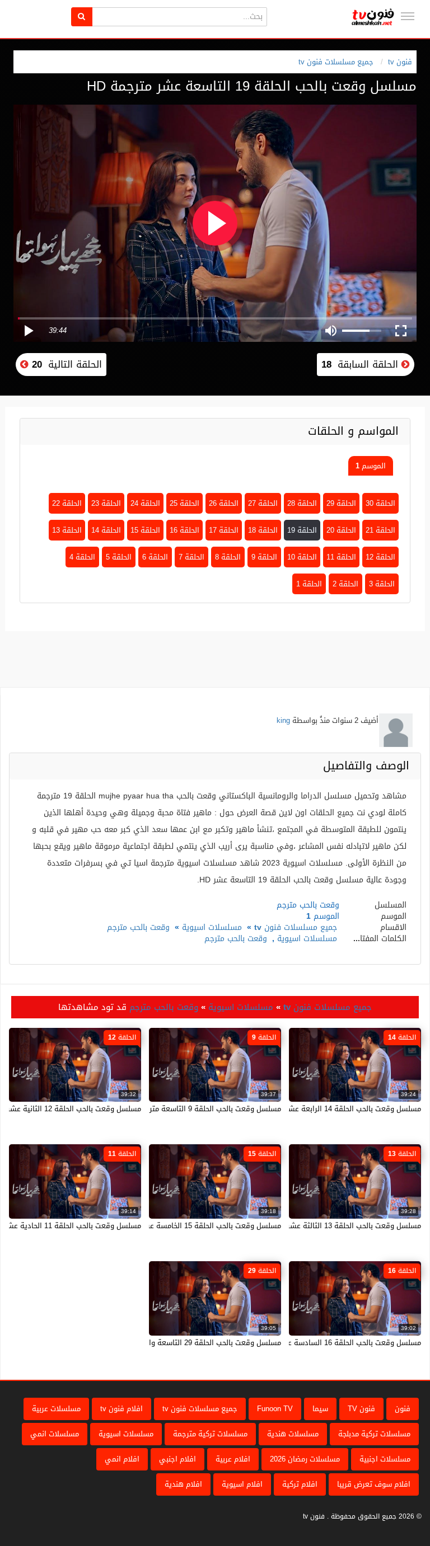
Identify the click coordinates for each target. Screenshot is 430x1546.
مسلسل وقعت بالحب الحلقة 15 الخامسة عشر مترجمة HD (192, 1226)
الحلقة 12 (380, 557)
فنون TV (361, 1409)
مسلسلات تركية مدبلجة (374, 1434)
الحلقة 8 (228, 557)
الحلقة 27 (263, 503)
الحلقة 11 (341, 557)
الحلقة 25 (184, 503)
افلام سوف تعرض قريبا (373, 1484)
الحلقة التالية (65, 364)
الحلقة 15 (145, 530)
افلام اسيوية (242, 1484)
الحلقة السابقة (361, 364)
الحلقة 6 (155, 557)
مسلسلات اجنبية (384, 1459)
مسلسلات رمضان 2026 (305, 1459)
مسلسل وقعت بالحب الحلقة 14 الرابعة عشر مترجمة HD (334, 1109)
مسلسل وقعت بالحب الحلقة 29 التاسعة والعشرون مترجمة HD (183, 1343)
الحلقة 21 (380, 530)
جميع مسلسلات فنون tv (335, 62)
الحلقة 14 (106, 530)
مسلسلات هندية (293, 1434)
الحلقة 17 (224, 530)
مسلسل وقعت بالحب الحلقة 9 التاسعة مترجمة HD (202, 1109)
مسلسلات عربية (56, 1409)
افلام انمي (122, 1459)
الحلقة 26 (224, 503)
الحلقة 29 (341, 503)
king (283, 720)
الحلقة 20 (341, 530)
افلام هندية (183, 1484)
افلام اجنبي (177, 1459)
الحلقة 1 (309, 584)
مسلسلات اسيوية (212, 927)
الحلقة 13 (67, 530)
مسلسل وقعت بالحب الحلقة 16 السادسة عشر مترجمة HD (331, 1343)
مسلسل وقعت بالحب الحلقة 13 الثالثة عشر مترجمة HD (335, 1226)
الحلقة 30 (380, 503)
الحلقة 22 (67, 503)
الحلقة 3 (382, 584)
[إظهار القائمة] (407, 16)
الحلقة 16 (184, 530)
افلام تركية (299, 1484)
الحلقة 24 (145, 503)
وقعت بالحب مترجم (138, 927)
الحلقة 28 (302, 503)
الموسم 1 (371, 466)
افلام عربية (233, 1459)
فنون (402, 1409)
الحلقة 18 (263, 530)
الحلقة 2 (345, 584)
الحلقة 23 (106, 503)
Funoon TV (275, 1409)
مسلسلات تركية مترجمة (210, 1434)
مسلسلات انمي (54, 1434)
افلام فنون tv (121, 1409)
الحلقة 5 (119, 557)
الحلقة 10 (302, 557)
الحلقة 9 (264, 557)
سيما (320, 1409)
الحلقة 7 (191, 557)
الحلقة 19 (302, 530)
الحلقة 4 (82, 557)
